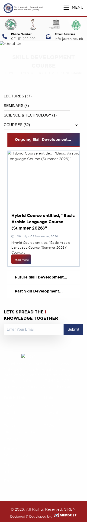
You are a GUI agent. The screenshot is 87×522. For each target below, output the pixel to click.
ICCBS (9, 419)
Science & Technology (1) (30, 115)
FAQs (49, 426)
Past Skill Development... (39, 291)
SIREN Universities (20, 432)
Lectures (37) (18, 96)
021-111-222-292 (23, 39)
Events (27, 73)
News (49, 406)
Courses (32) (17, 125)
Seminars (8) (16, 106)
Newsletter (53, 413)
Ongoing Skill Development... (43, 139)
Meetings (12, 439)
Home (9, 73)
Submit (73, 329)
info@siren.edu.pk (69, 39)
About (9, 413)
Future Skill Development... (41, 277)
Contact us (53, 419)
